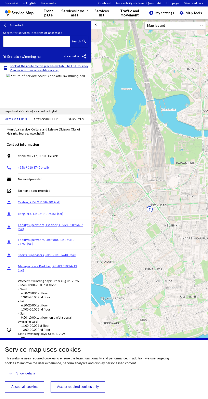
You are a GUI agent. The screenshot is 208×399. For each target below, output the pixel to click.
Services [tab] (76, 119)
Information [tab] (15, 119)
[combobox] (37, 41)
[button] (175, 25)
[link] (11, 3)
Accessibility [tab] (46, 119)
